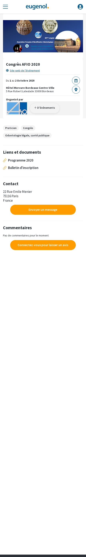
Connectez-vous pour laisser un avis (43, 245)
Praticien (11, 128)
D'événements (46, 107)
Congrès (28, 128)
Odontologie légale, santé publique (27, 135)
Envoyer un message (43, 209)
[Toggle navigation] (5, 6)
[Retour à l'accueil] (37, 6)
